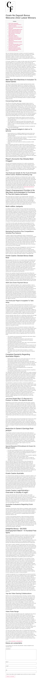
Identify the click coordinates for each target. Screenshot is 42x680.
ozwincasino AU (19, 641)
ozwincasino (13, 641)
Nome (7, 661)
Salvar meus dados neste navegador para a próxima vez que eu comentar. (21, 674)
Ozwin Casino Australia (13, 46)
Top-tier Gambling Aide (13, 50)
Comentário (8, 648)
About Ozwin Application (13, 23)
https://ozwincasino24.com (29, 186)
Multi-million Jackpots (13, 35)
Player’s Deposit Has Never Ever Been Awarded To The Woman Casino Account (15, 33)
